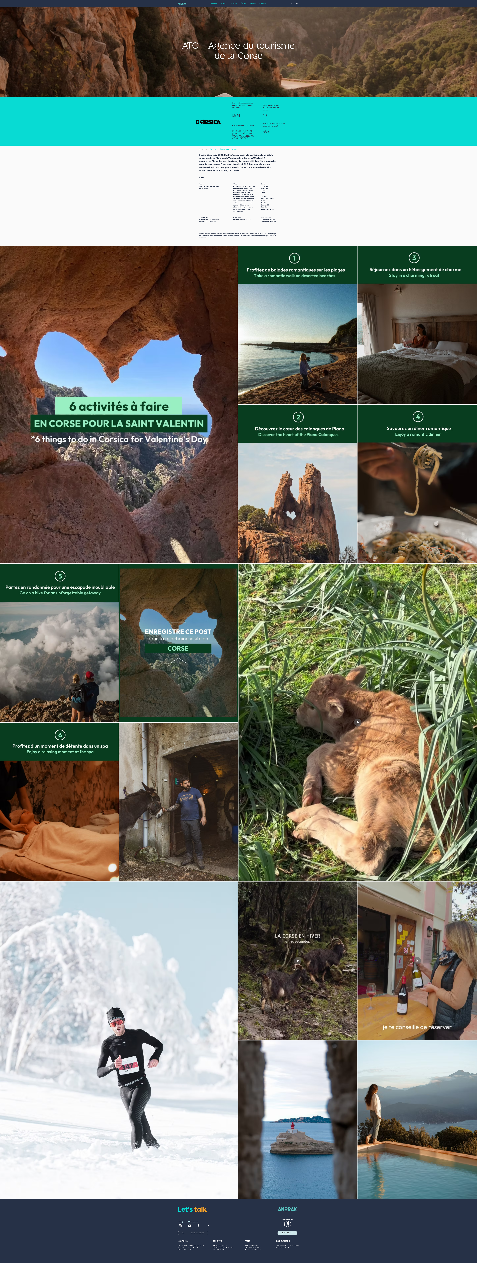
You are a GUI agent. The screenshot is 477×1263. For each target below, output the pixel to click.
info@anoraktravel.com (188, 1222)
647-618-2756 (218, 1250)
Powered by (287, 1219)
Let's (186, 1209)
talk (200, 1209)
